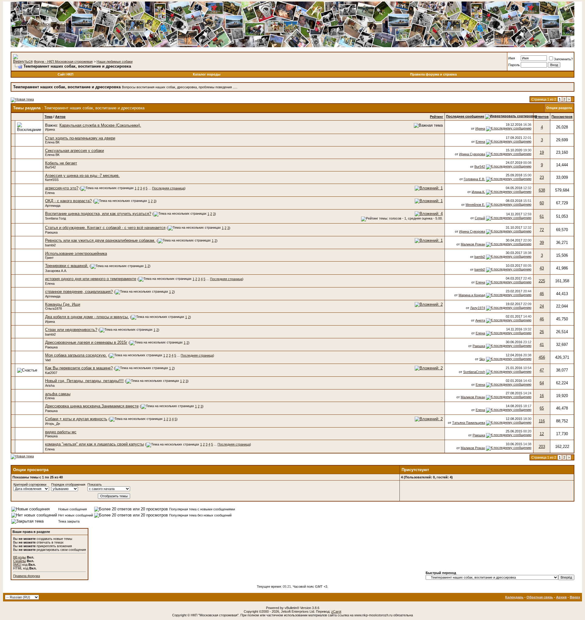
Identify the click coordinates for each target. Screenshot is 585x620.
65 (542, 408)
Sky (482, 359)
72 (542, 229)
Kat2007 (51, 373)
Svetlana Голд (55, 218)
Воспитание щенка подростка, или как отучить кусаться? (98, 213)
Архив (561, 597)
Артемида (52, 205)
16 (542, 395)
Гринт (49, 257)
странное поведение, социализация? (79, 291)
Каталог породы (206, 74)
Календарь (514, 597)
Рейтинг (436, 116)
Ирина (50, 129)
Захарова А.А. (56, 271)
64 (542, 383)
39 (542, 242)
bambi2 (50, 245)
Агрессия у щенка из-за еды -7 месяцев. (82, 175)
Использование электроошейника (76, 253)
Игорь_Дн (52, 423)
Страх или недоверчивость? (71, 329)
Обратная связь (539, 597)
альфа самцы (57, 394)
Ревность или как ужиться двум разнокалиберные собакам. (100, 240)
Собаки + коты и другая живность (76, 419)
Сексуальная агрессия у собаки (74, 150)
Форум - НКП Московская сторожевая (63, 61)
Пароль (514, 65)
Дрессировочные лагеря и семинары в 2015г (86, 342)
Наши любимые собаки (115, 61)
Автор (60, 116)
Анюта (480, 320)
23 (542, 177)
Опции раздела (559, 108)
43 (542, 268)
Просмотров (562, 116)
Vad (48, 360)
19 (542, 152)
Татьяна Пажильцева (468, 422)
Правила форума (26, 576)
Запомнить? (563, 59)
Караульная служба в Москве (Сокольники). (100, 125)
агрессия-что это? (61, 188)
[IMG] (17, 564)
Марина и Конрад (472, 295)
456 (542, 357)
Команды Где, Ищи (62, 304)
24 (542, 306)
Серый (480, 218)
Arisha (50, 385)
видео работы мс (60, 432)
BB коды (19, 557)
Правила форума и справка (433, 74)
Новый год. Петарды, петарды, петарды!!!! (84, 381)
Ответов (542, 116)
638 (542, 190)
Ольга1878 (53, 308)
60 (542, 203)
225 (542, 281)
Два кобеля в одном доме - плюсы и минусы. (87, 317)
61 (542, 216)
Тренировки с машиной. (66, 265)
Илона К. (478, 191)
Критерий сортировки (29, 484)
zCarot (336, 611)
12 (542, 434)
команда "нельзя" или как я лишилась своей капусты (94, 444)
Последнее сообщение (465, 116)
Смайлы (19, 561)
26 (542, 331)
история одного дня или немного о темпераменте (90, 279)
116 (542, 421)
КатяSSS (51, 179)
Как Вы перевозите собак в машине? (79, 368)
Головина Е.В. (474, 179)
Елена (480, 141)
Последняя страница (168, 188)
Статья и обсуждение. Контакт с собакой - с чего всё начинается (105, 227)
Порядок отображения (68, 484)
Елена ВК (52, 142)
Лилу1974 (477, 308)
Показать (94, 484)
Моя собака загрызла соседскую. (76, 355)
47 (542, 370)
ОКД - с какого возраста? (68, 201)
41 (542, 344)
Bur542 (50, 167)
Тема (48, 116)
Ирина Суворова (472, 154)
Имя (511, 58)
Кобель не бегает (61, 163)
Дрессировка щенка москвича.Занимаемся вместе (92, 406)
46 (542, 293)
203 (542, 446)
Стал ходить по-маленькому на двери (80, 138)
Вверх (575, 597)
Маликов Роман (473, 244)
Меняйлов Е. (475, 204)
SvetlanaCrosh (474, 372)
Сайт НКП (65, 74)
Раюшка (51, 232)
